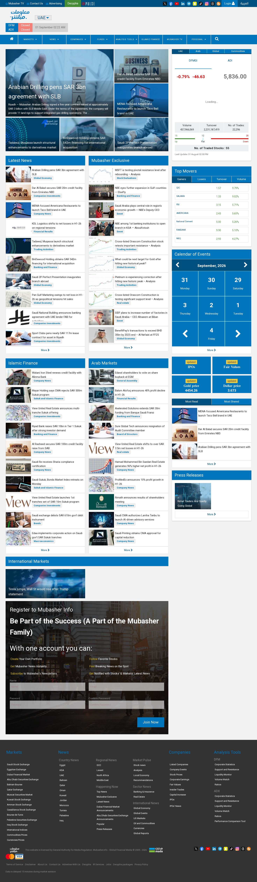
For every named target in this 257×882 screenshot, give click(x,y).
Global (215, 51)
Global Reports (141, 833)
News (53, 39)
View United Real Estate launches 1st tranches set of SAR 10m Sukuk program (55, 499)
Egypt (62, 765)
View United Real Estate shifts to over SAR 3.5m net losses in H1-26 (139, 446)
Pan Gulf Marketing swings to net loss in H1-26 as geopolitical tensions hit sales (57, 297)
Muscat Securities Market (20, 794)
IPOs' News (175, 806)
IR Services (98, 864)
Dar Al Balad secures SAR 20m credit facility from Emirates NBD (57, 190)
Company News (42, 213)
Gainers (181, 179)
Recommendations (143, 780)
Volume (241, 179)
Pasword (15, 698)
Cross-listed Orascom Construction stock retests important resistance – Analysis (139, 243)
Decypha (86, 864)
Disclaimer (30, 864)
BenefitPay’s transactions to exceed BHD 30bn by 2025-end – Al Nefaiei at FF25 (138, 332)
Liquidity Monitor (223, 774)
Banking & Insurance (144, 791)
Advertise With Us (71, 864)
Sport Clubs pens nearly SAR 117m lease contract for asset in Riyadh (55, 335)
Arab (198, 51)
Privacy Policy (141, 864)
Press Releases (189, 475)
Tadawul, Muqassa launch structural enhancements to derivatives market (53, 243)
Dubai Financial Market (18, 774)
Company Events (178, 769)
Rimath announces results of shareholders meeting (139, 499)
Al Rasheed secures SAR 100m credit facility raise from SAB (57, 446)
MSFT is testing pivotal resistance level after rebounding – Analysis (140, 172)
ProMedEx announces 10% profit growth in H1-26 (139, 481)
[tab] (193, 63)
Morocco (64, 805)
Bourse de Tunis (15, 814)
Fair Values (175, 784)
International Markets (28, 561)
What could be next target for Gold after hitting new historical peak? (138, 261)
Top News (102, 791)
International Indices (17, 830)
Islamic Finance (150, 39)
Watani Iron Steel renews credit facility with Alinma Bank (56, 374)
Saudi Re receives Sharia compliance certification (53, 464)
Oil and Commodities (144, 823)
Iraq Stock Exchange (17, 824)
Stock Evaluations (126, 178)
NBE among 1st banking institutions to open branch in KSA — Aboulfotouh (140, 225)
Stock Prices (176, 774)
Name (13, 680)
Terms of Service (14, 864)
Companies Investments (47, 196)
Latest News (20, 160)
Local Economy (141, 775)
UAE (180, 51)
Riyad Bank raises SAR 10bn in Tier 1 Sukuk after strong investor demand (56, 428)
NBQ (178, 238)
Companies (76, 39)
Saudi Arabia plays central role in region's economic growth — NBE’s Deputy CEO (138, 208)
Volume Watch (222, 779)
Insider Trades (177, 789)
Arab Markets (104, 363)
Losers (202, 179)
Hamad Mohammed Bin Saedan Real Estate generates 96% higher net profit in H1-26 (140, 464)
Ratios (218, 784)
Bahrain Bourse (14, 784)
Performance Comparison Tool (230, 821)
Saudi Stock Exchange (18, 764)
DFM (11, 25)
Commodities (238, 51)
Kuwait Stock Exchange (19, 799)
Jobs (108, 864)
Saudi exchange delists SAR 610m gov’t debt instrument (57, 517)
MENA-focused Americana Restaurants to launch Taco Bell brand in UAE (56, 208)
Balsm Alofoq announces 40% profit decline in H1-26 (140, 392)
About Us (42, 864)
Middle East (103, 780)
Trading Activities (43, 249)
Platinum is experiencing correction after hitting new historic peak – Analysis (138, 279)
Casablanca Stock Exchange (21, 809)
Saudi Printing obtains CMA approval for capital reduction (138, 535)
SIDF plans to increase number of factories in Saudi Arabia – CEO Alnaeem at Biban (141, 315)
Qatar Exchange (15, 789)
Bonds (37, 523)
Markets (29, 39)
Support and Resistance (227, 769)
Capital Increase (178, 794)
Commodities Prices (17, 835)
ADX (11, 29)
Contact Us (36, 3)
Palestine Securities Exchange (22, 820)
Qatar (62, 785)
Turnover (222, 179)
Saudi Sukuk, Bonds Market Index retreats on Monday (57, 481)
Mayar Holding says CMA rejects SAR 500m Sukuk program (57, 392)
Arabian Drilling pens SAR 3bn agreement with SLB (58, 172)
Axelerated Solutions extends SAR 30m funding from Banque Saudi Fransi (137, 410)
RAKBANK (181, 230)
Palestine (64, 815)
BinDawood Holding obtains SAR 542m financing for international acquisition (54, 261)
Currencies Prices (15, 840)
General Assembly (127, 380)
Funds (101, 39)
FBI (177, 204)
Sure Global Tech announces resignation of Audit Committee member (140, 428)
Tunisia (63, 810)
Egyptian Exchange (16, 769)
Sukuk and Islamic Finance (48, 398)
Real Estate (139, 796)
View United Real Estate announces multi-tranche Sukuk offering (56, 410)
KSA (62, 770)
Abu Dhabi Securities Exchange (22, 779)
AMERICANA (182, 213)
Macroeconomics (43, 541)
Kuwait (63, 795)
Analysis (138, 770)
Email (92, 680)
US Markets (139, 818)
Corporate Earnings (179, 779)
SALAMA (180, 196)
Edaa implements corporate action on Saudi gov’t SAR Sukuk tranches (57, 535)
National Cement (184, 221)
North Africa (103, 775)
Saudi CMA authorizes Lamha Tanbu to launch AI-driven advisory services (137, 517)
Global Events (140, 813)
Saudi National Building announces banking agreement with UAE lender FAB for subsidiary (56, 317)
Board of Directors (127, 434)
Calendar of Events (192, 254)
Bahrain (63, 780)
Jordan (63, 800)
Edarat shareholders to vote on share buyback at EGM (136, 374)
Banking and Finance (45, 267)
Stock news (139, 765)
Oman (63, 790)
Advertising (55, 3)
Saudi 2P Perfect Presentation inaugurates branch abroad (56, 279)
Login (228, 3)
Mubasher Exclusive (110, 160)
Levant (100, 770)
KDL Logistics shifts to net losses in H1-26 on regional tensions (56, 225)
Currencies (139, 828)
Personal (197, 39)
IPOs (172, 799)
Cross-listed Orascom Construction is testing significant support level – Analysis (139, 297)
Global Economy (43, 178)
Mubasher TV (174, 39)
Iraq (61, 820)
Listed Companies (179, 764)
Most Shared (231, 401)
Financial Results (43, 231)
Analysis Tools (125, 39)
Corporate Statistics (225, 764)
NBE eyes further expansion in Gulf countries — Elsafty (140, 190)
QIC (178, 188)
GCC (99, 765)
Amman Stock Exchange (19, 804)
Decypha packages (123, 864)
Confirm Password (99, 698)
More (44, 350)
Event (120, 213)
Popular (100, 824)
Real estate (123, 303)
